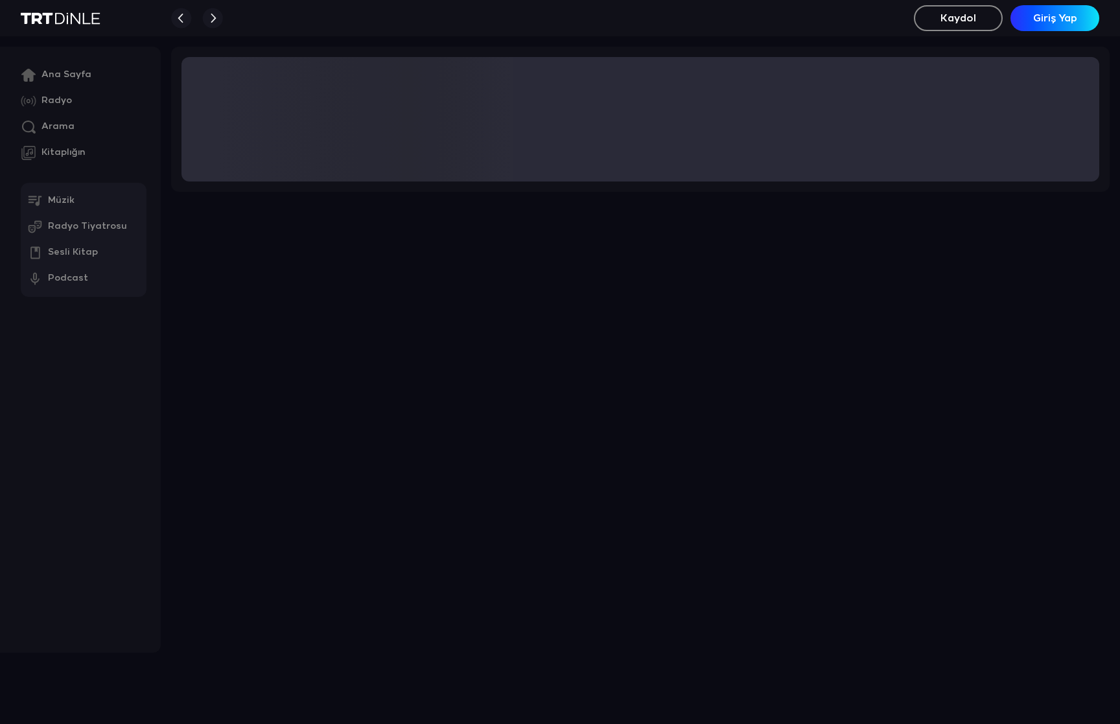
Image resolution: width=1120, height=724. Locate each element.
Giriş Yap (1055, 18)
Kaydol (958, 18)
